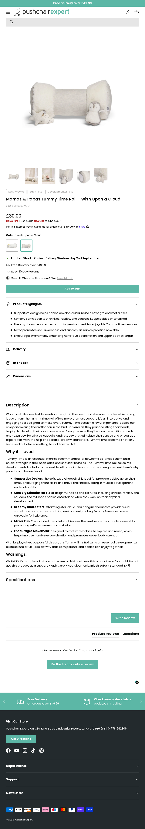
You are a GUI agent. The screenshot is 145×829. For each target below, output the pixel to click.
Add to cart (72, 288)
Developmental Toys (60, 191)
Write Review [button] (125, 618)
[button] (137, 12)
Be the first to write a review (72, 664)
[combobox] (72, 22)
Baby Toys (36, 191)
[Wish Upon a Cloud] (26, 246)
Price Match (65, 278)
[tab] (105, 634)
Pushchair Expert (23, 819)
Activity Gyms (16, 191)
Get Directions (21, 739)
